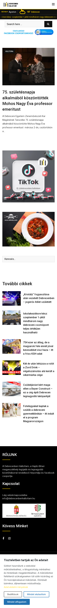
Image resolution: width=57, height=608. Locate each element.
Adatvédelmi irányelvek (16, 587)
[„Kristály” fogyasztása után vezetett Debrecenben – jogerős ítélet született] (11, 298)
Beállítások (13, 594)
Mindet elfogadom (16, 601)
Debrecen (33, 12)
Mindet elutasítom (36, 594)
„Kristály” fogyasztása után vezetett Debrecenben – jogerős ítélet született (38, 298)
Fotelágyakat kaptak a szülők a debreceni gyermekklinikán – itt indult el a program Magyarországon (38, 414)
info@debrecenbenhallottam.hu (18, 498)
